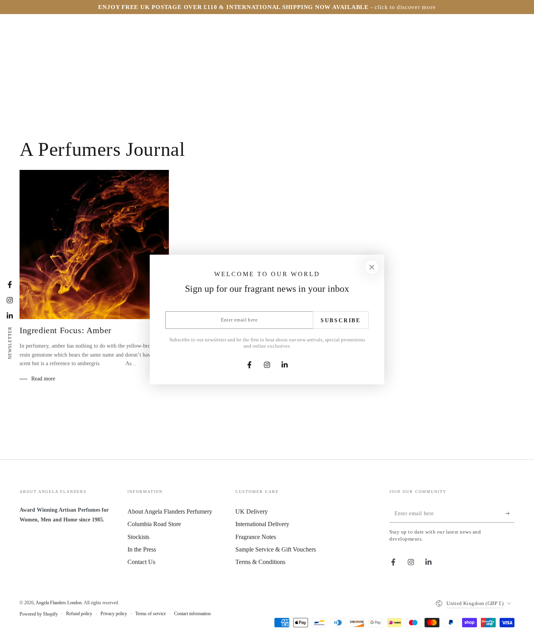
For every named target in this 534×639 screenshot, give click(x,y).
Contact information (192, 613)
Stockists (138, 537)
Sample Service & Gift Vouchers (275, 549)
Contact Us (141, 562)
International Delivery (262, 524)
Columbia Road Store (154, 524)
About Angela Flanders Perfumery (169, 511)
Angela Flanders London (59, 602)
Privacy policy (113, 613)
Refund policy (79, 613)
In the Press (141, 549)
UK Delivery (251, 511)
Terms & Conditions (260, 562)
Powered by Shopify (39, 614)
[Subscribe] (509, 513)
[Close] (371, 267)
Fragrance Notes (255, 537)
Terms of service (150, 613)
